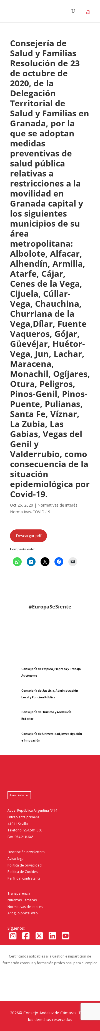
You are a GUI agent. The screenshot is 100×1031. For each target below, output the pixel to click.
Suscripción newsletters (26, 852)
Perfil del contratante (24, 878)
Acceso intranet (19, 795)
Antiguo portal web (23, 913)
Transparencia (19, 893)
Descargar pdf (28, 535)
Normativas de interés (25, 906)
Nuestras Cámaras (22, 900)
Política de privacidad (25, 865)
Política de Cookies (23, 871)
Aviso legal (16, 858)
